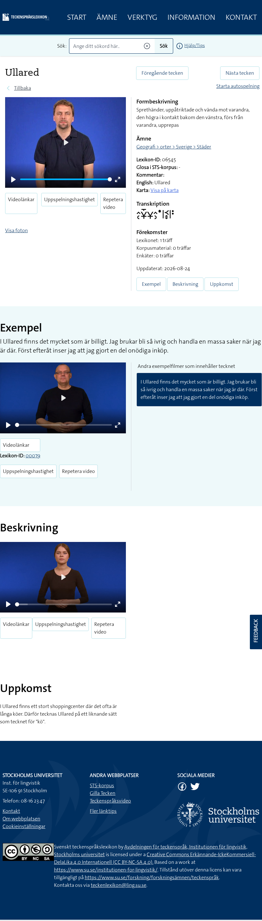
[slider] (66, 179)
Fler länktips (103, 811)
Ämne (106, 17)
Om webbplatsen (21, 818)
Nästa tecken (240, 73)
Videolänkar (21, 199)
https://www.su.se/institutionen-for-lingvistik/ (106, 869)
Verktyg (142, 17)
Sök (164, 45)
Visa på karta (164, 190)
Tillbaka (22, 88)
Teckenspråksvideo (110, 800)
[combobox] (112, 46)
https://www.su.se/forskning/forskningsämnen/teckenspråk (152, 877)
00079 (33, 455)
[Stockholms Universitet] (218, 814)
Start (76, 17)
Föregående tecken (162, 73)
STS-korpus (102, 785)
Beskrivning (185, 284)
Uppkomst (221, 284)
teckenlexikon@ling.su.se (118, 885)
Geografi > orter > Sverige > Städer (173, 146)
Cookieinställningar (24, 826)
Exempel (151, 284)
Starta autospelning (237, 86)
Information (191, 17)
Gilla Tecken (102, 793)
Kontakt (241, 17)
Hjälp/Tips (194, 45)
